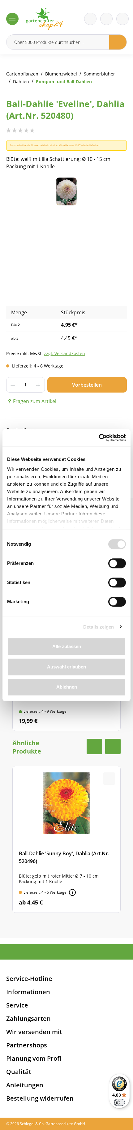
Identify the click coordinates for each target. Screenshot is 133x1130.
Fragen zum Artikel (34, 401)
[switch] (117, 563)
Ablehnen (66, 687)
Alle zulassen (66, 646)
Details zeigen (98, 626)
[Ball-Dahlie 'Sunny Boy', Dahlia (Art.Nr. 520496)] (66, 839)
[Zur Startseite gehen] (44, 19)
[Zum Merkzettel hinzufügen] (114, 190)
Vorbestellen (87, 384)
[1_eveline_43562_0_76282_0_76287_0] (66, 191)
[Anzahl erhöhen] (38, 385)
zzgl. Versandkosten (64, 353)
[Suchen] (118, 42)
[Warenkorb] (106, 19)
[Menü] (12, 19)
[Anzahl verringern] (12, 385)
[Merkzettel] (90, 19)
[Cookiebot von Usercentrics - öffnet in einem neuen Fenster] (99, 438)
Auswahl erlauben (66, 666)
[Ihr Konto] (122, 19)
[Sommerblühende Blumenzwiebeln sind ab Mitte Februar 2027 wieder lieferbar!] (72, 892)
